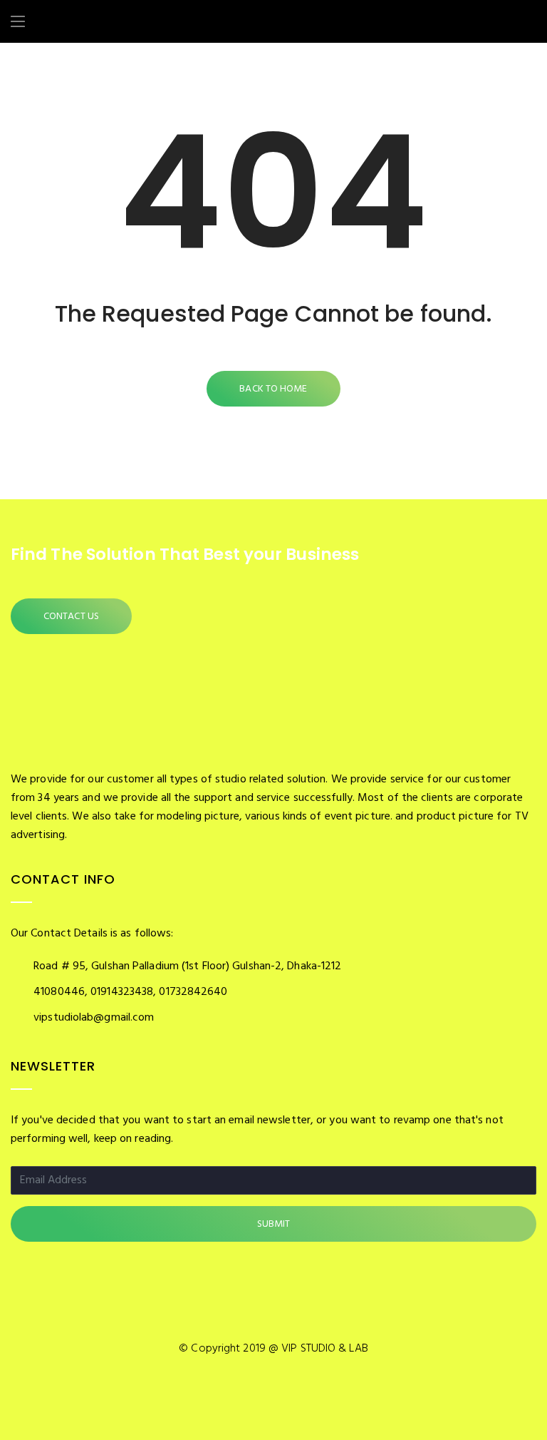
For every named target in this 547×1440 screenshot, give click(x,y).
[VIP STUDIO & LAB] (84, 23)
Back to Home (273, 389)
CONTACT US (71, 616)
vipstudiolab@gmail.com (93, 1017)
